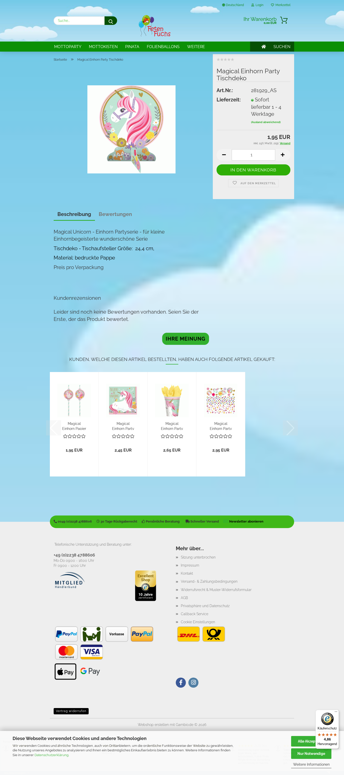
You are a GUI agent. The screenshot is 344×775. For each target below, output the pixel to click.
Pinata (132, 46)
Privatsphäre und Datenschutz (205, 606)
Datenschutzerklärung (51, 755)
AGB (184, 598)
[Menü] (336, 713)
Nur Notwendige (311, 754)
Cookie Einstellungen (198, 622)
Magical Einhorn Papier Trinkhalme (74, 426)
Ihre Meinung (185, 339)
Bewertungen (115, 214)
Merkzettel (282, 5)
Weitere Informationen (311, 764)
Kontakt (187, 573)
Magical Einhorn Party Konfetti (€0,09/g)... (221, 426)
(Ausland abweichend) (266, 122)
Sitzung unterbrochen (198, 557)
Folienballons (163, 46)
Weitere (196, 46)
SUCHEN (281, 46)
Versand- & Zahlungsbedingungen (209, 581)
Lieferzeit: (229, 100)
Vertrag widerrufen (71, 711)
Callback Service (194, 614)
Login (258, 5)
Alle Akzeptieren (311, 741)
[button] (224, 155)
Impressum (190, 565)
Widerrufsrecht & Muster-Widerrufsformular (216, 590)
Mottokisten (103, 46)
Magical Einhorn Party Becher (172, 426)
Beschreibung (74, 214)
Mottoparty (67, 46)
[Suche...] (111, 20)
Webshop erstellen (153, 725)
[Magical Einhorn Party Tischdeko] (131, 129)
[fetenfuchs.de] (154, 26)
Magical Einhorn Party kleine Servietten (123, 426)
